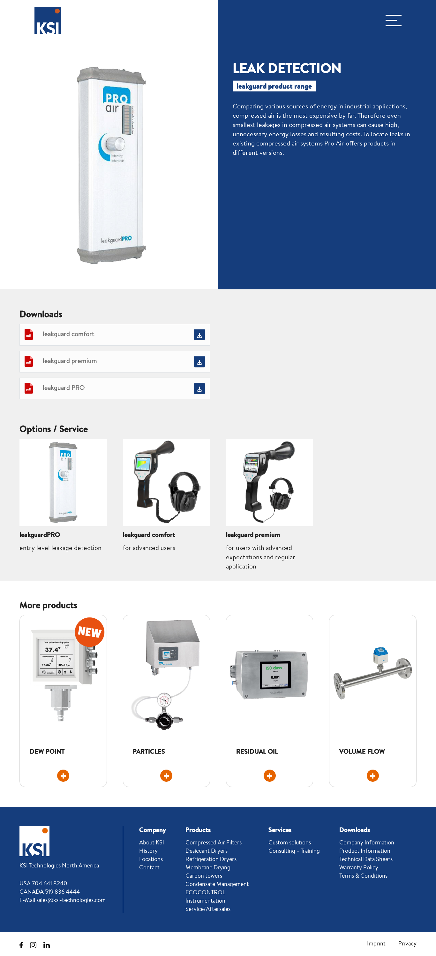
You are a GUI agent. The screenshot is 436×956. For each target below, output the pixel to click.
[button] (394, 20)
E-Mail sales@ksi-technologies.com (62, 900)
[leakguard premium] (199, 361)
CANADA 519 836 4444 (49, 891)
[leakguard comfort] (199, 334)
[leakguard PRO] (199, 388)
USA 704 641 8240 (43, 883)
